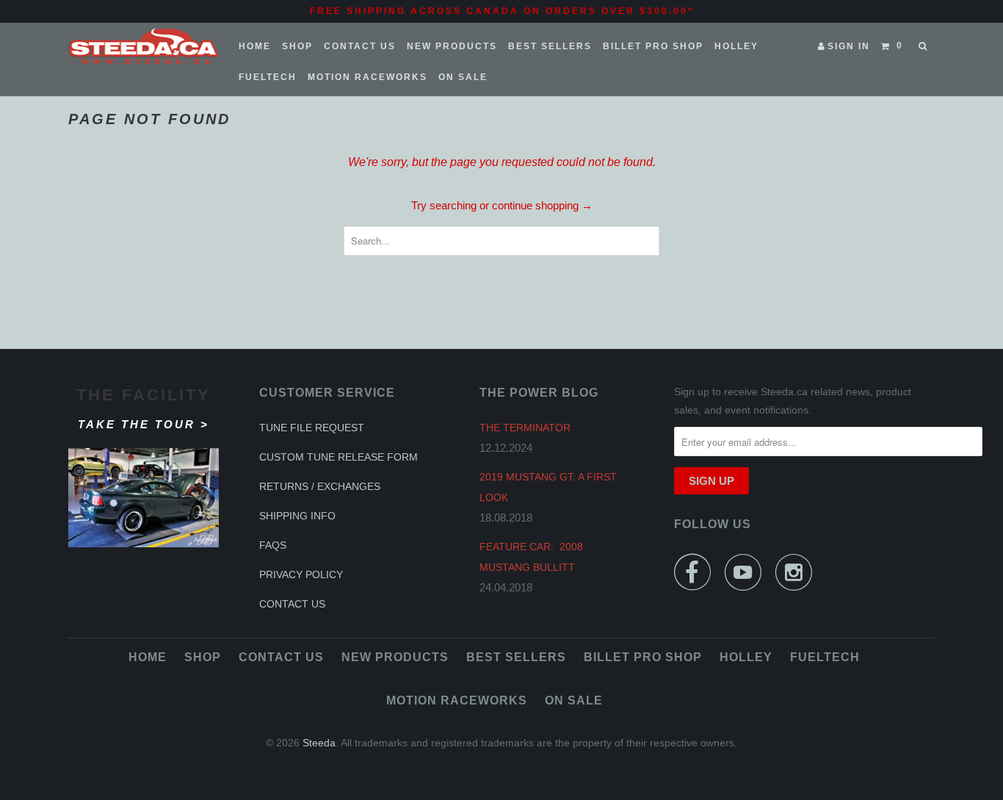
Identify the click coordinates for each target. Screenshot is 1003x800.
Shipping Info (297, 516)
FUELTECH (268, 77)
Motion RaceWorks (367, 77)
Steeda (319, 743)
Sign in (849, 46)
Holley (736, 46)
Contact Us (360, 46)
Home (255, 46)
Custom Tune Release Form (338, 457)
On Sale (463, 77)
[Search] (924, 46)
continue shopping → (542, 205)
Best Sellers (550, 46)
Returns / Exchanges (319, 486)
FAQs (272, 545)
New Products (452, 46)
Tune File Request (311, 427)
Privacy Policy (301, 574)
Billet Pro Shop (653, 46)
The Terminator (525, 427)
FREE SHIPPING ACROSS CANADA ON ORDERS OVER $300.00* (502, 11)
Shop (297, 46)
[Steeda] (143, 46)
